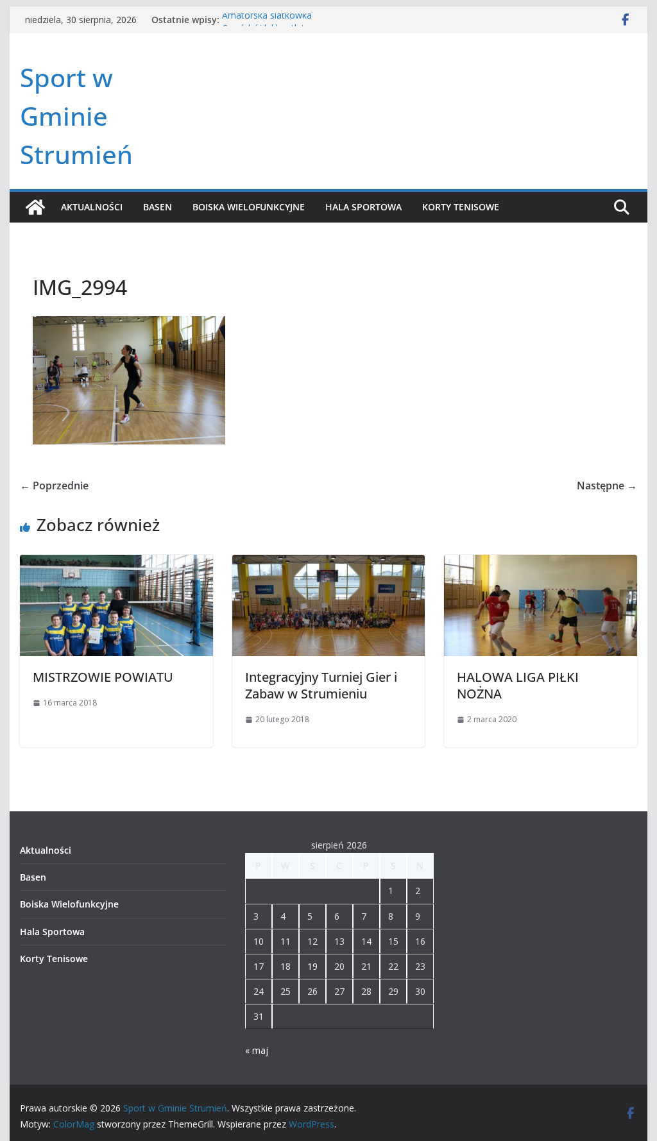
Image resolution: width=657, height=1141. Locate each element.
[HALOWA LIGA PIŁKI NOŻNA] (540, 564)
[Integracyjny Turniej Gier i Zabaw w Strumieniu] (328, 564)
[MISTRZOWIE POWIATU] (116, 564)
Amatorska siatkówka (267, 19)
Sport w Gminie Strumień (76, 116)
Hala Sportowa (363, 207)
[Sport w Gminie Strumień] (35, 207)
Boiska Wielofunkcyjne (248, 207)
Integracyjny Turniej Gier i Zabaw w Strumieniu (321, 685)
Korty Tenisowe (460, 207)
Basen (157, 207)
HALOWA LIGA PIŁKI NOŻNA (518, 685)
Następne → (607, 485)
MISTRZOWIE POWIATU (103, 677)
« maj (256, 1050)
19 (312, 966)
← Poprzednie (54, 485)
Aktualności (92, 207)
